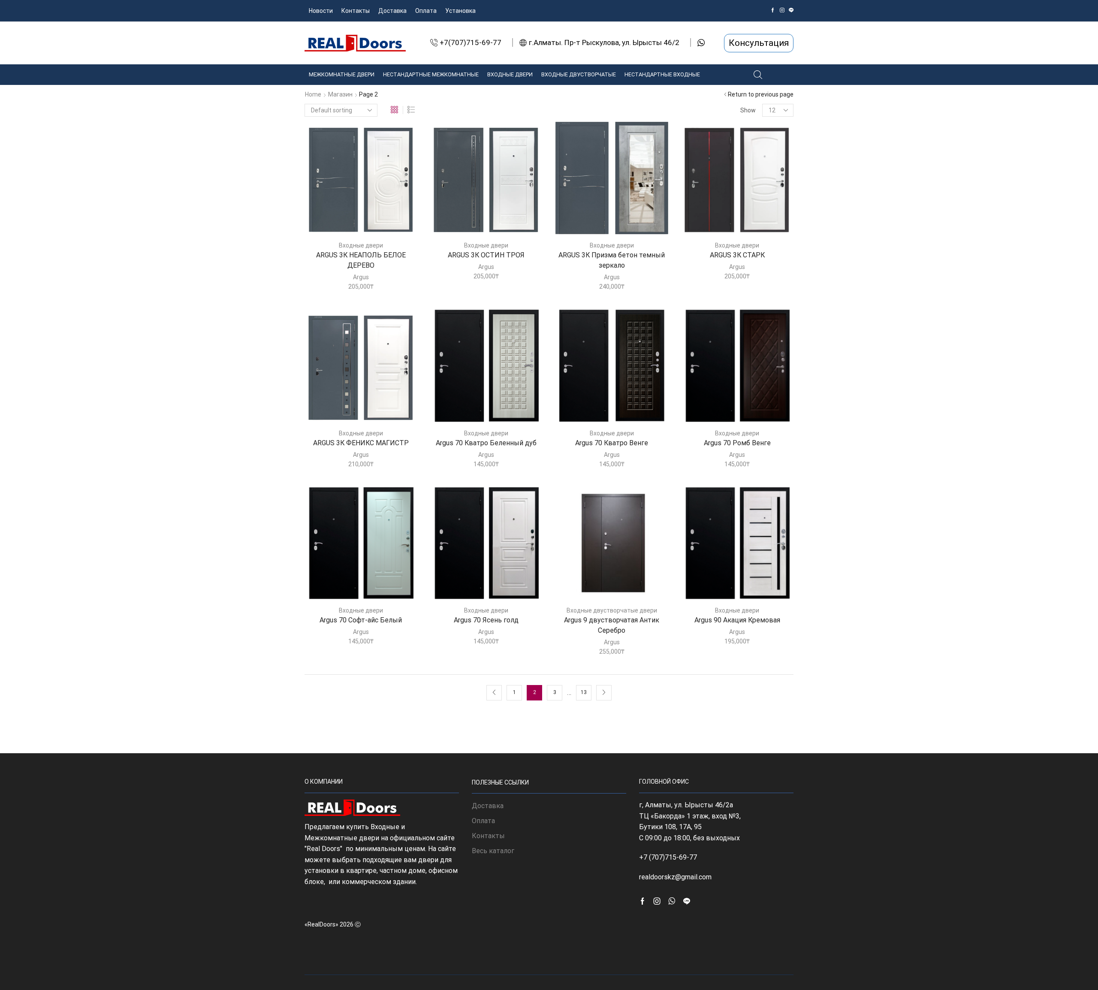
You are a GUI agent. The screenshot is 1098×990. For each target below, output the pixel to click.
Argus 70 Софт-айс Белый (361, 620)
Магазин (340, 94)
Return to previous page (760, 94)
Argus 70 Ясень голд (486, 620)
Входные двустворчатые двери (612, 610)
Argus (361, 277)
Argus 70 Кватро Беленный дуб (486, 443)
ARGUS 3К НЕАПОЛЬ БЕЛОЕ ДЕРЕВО (361, 260)
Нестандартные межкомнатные (431, 74)
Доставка (392, 10)
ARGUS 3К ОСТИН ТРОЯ (486, 255)
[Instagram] (782, 10)
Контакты (355, 10)
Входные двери (510, 74)
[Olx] (791, 10)
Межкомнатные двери (341, 74)
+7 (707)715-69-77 (668, 857)
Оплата (426, 10)
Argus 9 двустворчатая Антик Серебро (611, 625)
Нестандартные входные (662, 74)
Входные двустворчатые (578, 74)
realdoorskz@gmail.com (675, 877)
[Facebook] (772, 10)
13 (584, 692)
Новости (321, 10)
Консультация (759, 43)
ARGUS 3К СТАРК (737, 255)
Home (313, 94)
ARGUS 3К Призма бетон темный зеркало (611, 260)
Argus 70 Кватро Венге (611, 443)
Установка (460, 10)
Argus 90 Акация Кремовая (737, 620)
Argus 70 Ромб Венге (737, 443)
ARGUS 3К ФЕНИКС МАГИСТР (361, 443)
